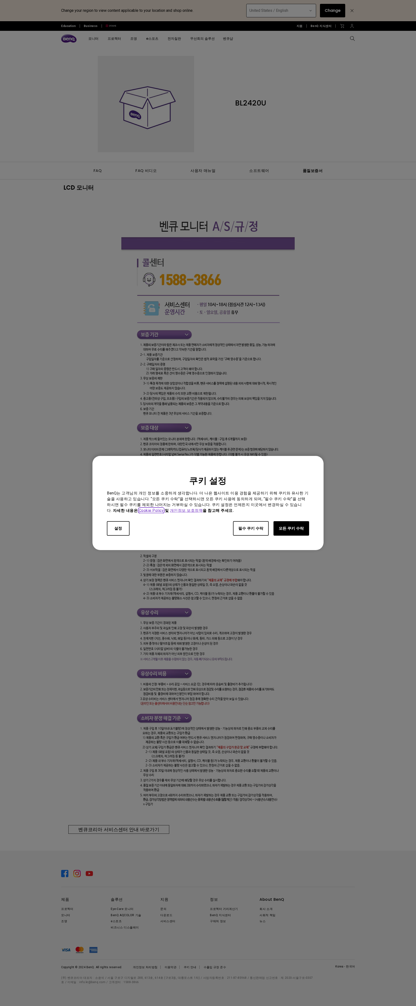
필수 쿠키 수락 (250, 528)
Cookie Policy (151, 510)
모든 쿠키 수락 (291, 528)
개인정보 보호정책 (186, 510)
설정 (118, 528)
